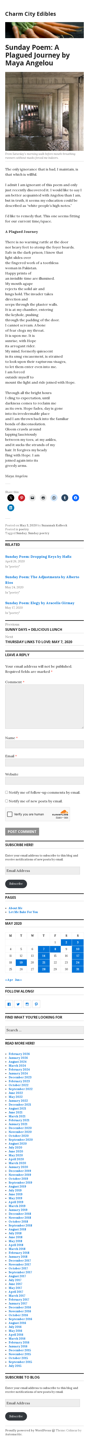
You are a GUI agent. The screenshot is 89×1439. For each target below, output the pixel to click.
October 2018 (18, 1221)
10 (77, 949)
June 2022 (16, 1093)
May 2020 (16, 1155)
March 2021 (17, 1116)
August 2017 (17, 1276)
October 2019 (18, 1179)
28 (44, 969)
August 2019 (17, 1186)
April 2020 (16, 1159)
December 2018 (20, 1214)
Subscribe (16, 884)
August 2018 (17, 1229)
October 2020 (19, 1136)
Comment (14, 682)
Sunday (21, 533)
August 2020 (18, 1143)
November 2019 (20, 1175)
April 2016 (16, 1335)
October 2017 (18, 1268)
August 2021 (17, 1108)
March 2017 (17, 1296)
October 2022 (19, 1085)
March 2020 (17, 1163)
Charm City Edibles (30, 13)
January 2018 (18, 1257)
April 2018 (16, 1245)
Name (11, 738)
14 (43, 956)
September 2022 (21, 1089)
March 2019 (17, 1206)
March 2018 (17, 1249)
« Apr (9, 980)
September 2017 (20, 1272)
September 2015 (20, 1362)
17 (77, 956)
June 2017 (15, 1284)
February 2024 (19, 1069)
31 (77, 969)
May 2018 (15, 1241)
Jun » (18, 980)
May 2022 (16, 1097)
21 (43, 962)
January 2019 (18, 1210)
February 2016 (19, 1342)
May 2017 (15, 1288)
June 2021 (15, 1112)
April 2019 (16, 1202)
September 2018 (20, 1225)
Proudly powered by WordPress (28, 1430)
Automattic (13, 1434)
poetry (24, 529)
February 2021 (19, 1120)
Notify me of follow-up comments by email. (44, 792)
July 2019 (15, 1190)
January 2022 (18, 1101)
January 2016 (18, 1346)
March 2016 (17, 1338)
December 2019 (20, 1171)
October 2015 (18, 1358)
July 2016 (15, 1327)
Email (11, 756)
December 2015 (20, 1350)
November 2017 (20, 1264)
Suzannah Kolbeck (54, 525)
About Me (15, 908)
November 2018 (20, 1218)
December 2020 (20, 1128)
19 (21, 962)
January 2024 (18, 1073)
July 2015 (15, 1366)
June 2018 (15, 1237)
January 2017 (18, 1303)
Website (11, 774)
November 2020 (20, 1132)
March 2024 (17, 1065)
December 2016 (20, 1307)
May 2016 (15, 1331)
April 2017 (16, 1292)
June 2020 (16, 1151)
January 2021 (18, 1124)
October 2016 (18, 1315)
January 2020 (18, 1167)
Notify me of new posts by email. (36, 801)
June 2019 (15, 1194)
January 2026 (18, 1058)
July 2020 (15, 1147)
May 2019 (15, 1198)
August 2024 (18, 1062)
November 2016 (20, 1311)
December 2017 (20, 1260)
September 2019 (20, 1182)
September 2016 (20, 1319)
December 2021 (20, 1104)
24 (77, 962)
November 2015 (20, 1354)
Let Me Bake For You (23, 912)
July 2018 (15, 1233)
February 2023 (19, 1081)
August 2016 (17, 1323)
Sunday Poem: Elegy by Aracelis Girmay (40, 603)
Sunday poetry (38, 533)
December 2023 (20, 1077)
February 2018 (19, 1253)
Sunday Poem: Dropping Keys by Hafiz (38, 556)
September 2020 (21, 1140)
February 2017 (19, 1299)
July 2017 (15, 1280)
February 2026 (19, 1054)
